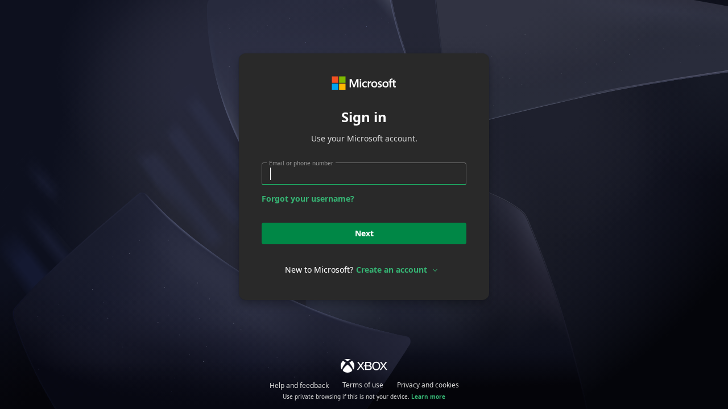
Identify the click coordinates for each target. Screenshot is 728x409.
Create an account (391, 269)
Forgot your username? (308, 198)
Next (364, 233)
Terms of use (362, 385)
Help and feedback (299, 385)
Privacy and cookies (428, 385)
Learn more (428, 396)
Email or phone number (301, 163)
